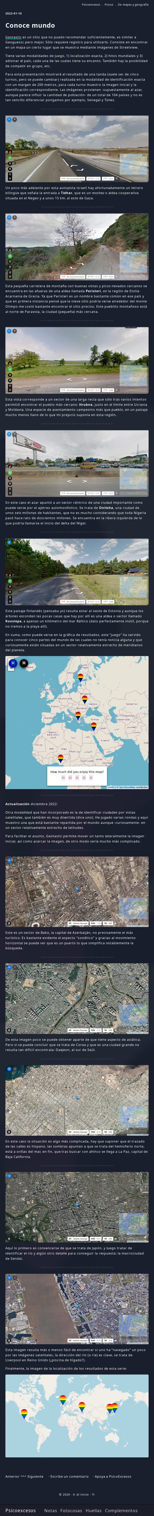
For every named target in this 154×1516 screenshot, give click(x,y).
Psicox (109, 4)
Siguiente (35, 1476)
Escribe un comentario (70, 1476)
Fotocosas (71, 1510)
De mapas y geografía (133, 4)
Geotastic (13, 37)
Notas (50, 1510)
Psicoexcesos (20, 1510)
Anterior (12, 1476)
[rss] (93, 1494)
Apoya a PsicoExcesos (113, 1476)
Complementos (121, 1510)
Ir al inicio (81, 1494)
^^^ (24, 1476)
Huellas (94, 1510)
